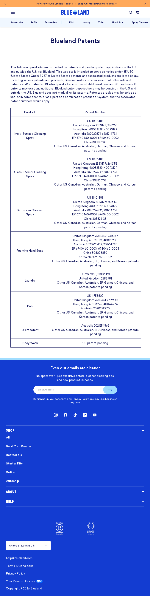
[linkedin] (85, 415)
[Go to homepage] (75, 12)
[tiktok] (75, 415)
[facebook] (65, 415)
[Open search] (130, 12)
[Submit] (110, 390)
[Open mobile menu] (12, 12)
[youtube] (94, 415)
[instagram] (56, 415)
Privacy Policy (81, 399)
